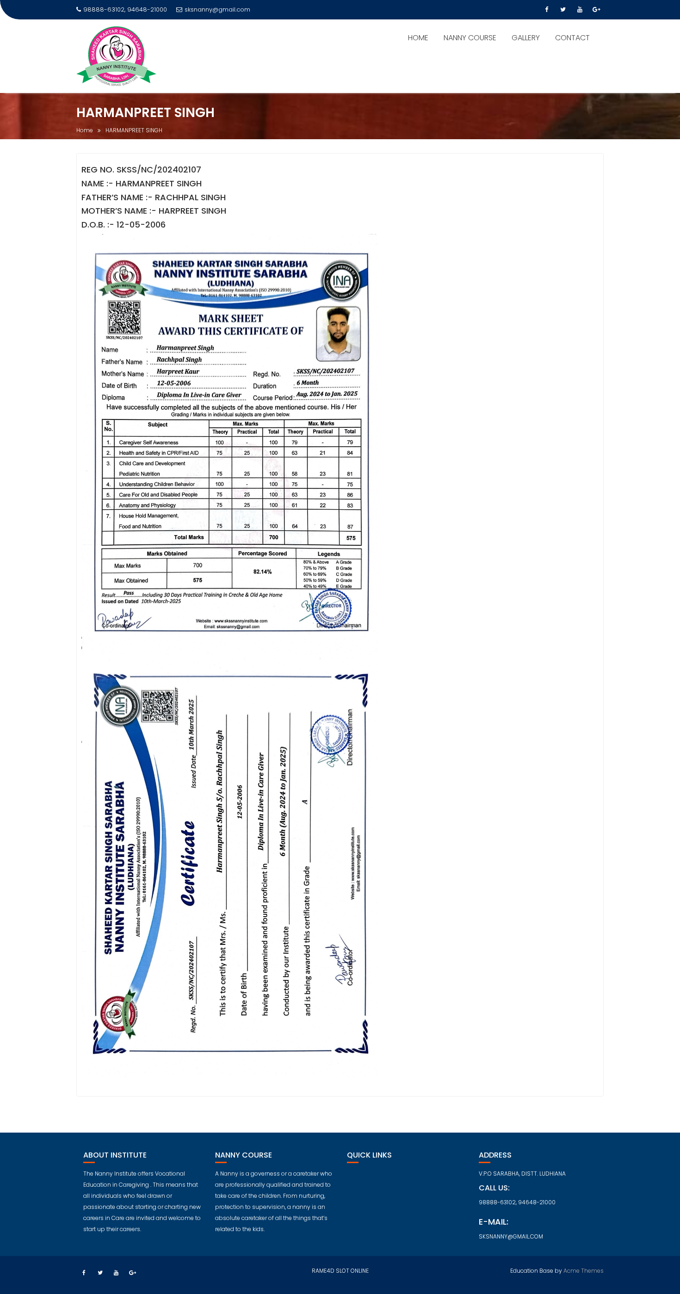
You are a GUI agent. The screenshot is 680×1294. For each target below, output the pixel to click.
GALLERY (526, 37)
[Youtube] (579, 9)
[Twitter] (563, 9)
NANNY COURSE (470, 37)
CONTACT (572, 37)
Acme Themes (583, 1271)
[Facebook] (546, 9)
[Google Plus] (596, 9)
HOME (418, 37)
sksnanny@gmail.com (217, 9)
